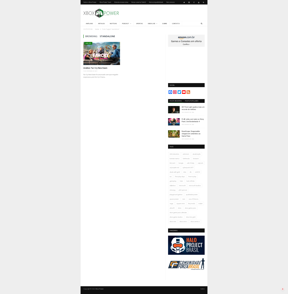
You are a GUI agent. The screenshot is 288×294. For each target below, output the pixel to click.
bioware (196, 159)
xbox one (173, 221)
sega (171, 203)
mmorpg (172, 190)
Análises (89, 23)
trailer (201, 203)
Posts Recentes (176, 101)
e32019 (197, 172)
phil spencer (183, 190)
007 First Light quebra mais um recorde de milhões (193, 108)
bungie (181, 163)
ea (170, 177)
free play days (180, 177)
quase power (174, 199)
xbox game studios (176, 217)
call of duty (190, 163)
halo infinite (190, 181)
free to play (192, 177)
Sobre (164, 23)
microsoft (182, 185)
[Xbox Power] (101, 13)
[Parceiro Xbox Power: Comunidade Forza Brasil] (186, 274)
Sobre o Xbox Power (89, 2)
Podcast (125, 23)
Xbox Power (99, 289)
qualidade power (192, 194)
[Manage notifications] (283, 289)
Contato (175, 23)
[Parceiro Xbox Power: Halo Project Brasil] (186, 254)
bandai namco (174, 159)
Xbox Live (151, 23)
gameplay (173, 181)
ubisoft (172, 208)
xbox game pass (190, 208)
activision (186, 154)
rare (183, 199)
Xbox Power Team (105, 2)
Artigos (101, 23)
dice (184, 172)
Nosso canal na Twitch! (138, 2)
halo (181, 181)
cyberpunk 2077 (188, 168)
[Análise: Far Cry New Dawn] (101, 53)
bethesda (186, 159)
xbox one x (183, 221)
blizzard (172, 163)
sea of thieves (193, 199)
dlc (191, 172)
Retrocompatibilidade (156, 2)
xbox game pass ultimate (178, 212)
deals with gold (175, 172)
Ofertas (139, 23)
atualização (197, 154)
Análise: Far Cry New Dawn (95, 68)
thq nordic (191, 203)
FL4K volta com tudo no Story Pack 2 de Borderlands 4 (193, 120)
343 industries (174, 154)
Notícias (113, 23)
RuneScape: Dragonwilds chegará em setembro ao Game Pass (191, 133)
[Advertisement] (164, 13)
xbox (179, 208)
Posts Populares (192, 101)
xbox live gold (190, 217)
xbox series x (195, 221)
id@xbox (173, 185)
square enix (181, 203)
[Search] (201, 23)
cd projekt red (174, 168)
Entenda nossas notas (121, 2)
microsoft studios (195, 185)
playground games (176, 194)
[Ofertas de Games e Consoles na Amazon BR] (186, 46)
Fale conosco (170, 2)
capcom (200, 163)
